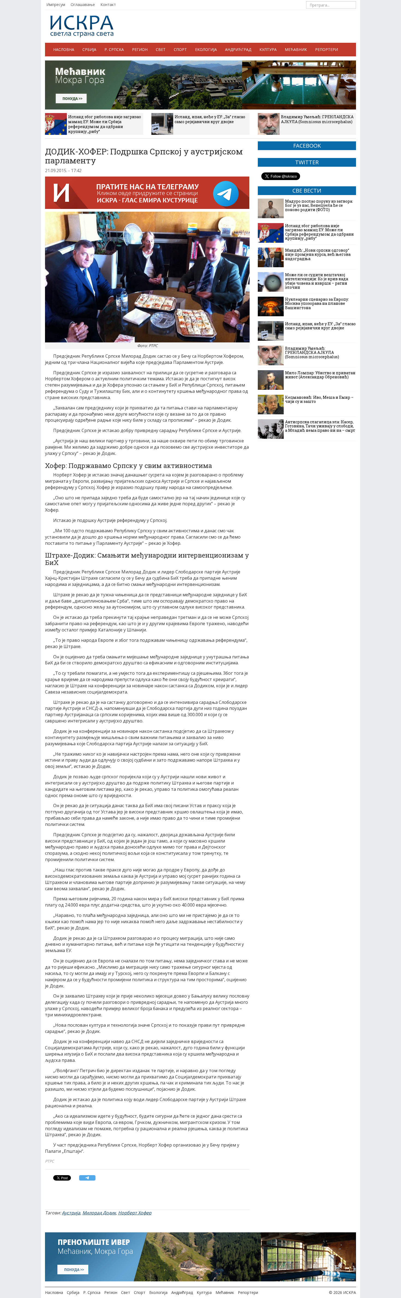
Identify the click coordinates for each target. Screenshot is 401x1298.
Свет (161, 49)
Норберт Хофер (134, 1213)
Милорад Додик (99, 1213)
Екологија (206, 49)
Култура (268, 49)
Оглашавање (83, 4)
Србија (89, 49)
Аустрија (71, 1213)
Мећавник (296, 49)
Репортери (326, 49)
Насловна (63, 49)
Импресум (55, 4)
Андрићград (238, 49)
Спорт (180, 49)
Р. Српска (114, 49)
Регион (140, 49)
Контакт (108, 4)
